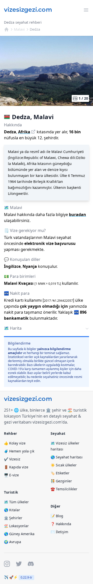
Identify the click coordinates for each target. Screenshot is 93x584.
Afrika (24, 132)
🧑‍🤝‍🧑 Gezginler (61, 481)
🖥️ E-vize (11, 475)
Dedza (35, 29)
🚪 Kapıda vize (16, 467)
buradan (77, 214)
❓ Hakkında (61, 523)
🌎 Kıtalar (12, 510)
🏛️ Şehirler (13, 517)
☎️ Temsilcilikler (64, 489)
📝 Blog (57, 515)
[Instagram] (7, 564)
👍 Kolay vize (15, 443)
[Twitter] (19, 564)
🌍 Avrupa (12, 541)
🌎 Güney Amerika (19, 533)
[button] (46, 328)
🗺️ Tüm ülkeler (16, 502)
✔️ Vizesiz (12, 459)
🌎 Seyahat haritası (67, 457)
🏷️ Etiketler (60, 473)
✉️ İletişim (59, 531)
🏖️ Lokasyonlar (16, 525)
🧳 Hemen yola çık (19, 451)
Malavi (19, 29)
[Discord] (31, 564)
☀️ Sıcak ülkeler (64, 465)
